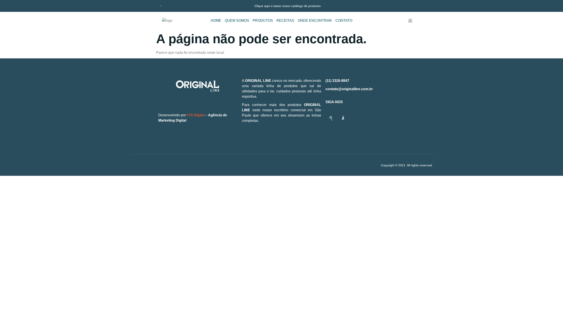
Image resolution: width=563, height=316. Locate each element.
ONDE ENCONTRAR (315, 20)
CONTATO (343, 20)
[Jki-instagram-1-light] (343, 117)
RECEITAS (285, 20)
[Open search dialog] (410, 20)
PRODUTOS (263, 20)
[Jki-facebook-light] (330, 117)
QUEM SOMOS (237, 20)
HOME (216, 20)
